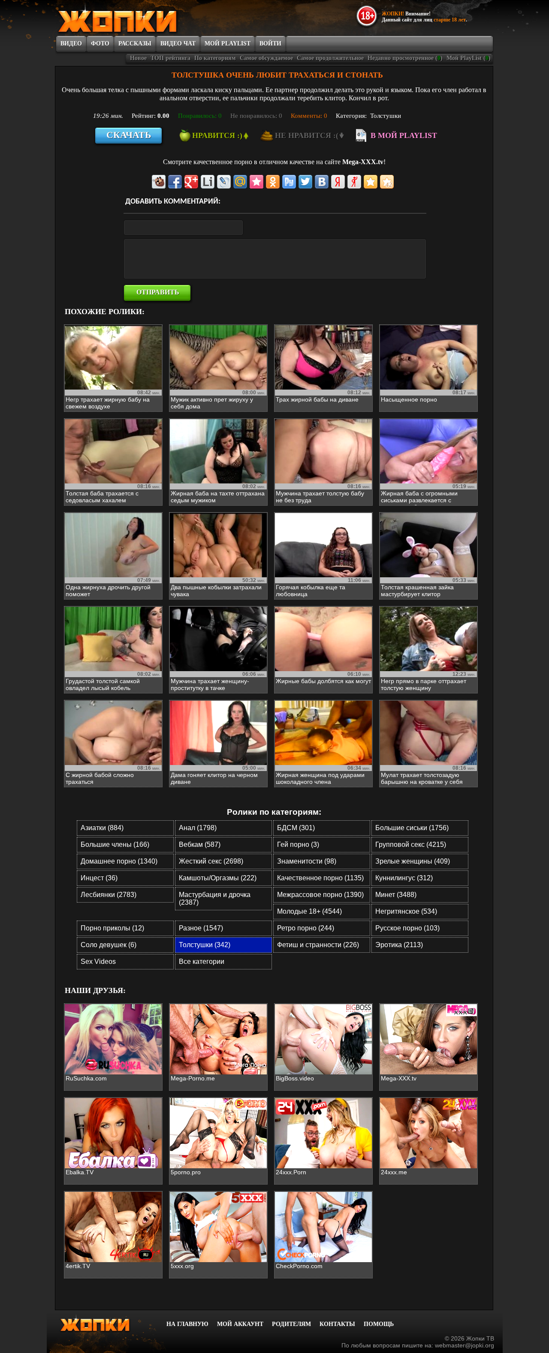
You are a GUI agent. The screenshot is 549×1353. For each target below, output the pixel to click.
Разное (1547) (201, 928)
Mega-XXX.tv (362, 161)
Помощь (379, 1324)
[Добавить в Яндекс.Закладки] (338, 182)
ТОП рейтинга (170, 58)
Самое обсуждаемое (266, 58)
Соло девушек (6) (108, 944)
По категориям (215, 58)
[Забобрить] (159, 182)
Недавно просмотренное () (405, 58)
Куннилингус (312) (404, 878)
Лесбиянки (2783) (108, 894)
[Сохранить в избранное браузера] (370, 182)
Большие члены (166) (115, 844)
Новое (138, 58)
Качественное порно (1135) (320, 878)
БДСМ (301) (296, 827)
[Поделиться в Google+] (191, 182)
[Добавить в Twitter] (305, 182)
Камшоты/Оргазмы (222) (217, 878)
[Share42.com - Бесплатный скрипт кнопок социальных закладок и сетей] (387, 182)
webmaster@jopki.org (464, 1345)
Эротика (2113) (399, 944)
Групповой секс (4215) (410, 844)
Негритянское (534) (406, 911)
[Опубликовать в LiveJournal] (224, 182)
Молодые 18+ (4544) (309, 911)
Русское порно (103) (407, 928)
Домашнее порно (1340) (119, 861)
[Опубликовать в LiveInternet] (207, 182)
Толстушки (385, 115)
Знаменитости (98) (306, 861)
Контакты (337, 1324)
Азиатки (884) (102, 827)
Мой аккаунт (240, 1324)
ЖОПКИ (137, 18)
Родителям (291, 1324)
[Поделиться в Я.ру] (354, 182)
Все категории (201, 961)
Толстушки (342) (204, 944)
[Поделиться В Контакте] (322, 182)
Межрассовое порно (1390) (320, 894)
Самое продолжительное (330, 58)
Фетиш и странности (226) (318, 944)
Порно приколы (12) (112, 928)
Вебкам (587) (199, 844)
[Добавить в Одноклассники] (273, 182)
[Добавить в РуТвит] (289, 182)
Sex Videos (98, 961)
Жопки (106, 1323)
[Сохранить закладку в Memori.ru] (256, 182)
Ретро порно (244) (305, 928)
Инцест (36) (99, 878)
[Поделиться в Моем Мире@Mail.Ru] (240, 182)
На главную (187, 1324)
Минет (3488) (395, 894)
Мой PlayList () (468, 58)
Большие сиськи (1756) (412, 827)
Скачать (128, 134)
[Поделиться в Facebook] (175, 182)
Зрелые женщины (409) (412, 861)
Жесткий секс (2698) (211, 861)
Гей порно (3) (298, 844)
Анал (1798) (198, 827)
